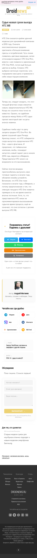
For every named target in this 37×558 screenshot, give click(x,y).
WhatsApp (20, 245)
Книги (19, 487)
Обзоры (7, 481)
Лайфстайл (30, 481)
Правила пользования (18, 501)
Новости (5, 30)
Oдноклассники (18, 250)
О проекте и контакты (18, 499)
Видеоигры (19, 481)
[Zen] (14, 515)
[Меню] (3, 2)
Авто (30, 479)
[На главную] (18, 10)
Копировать (20, 255)
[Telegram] (10, 515)
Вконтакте (27, 239)
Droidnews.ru (18, 492)
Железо (7, 484)
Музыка (19, 484)
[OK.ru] (22, 515)
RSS (18, 504)
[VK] (26, 515)
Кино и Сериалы (19, 479)
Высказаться (18, 411)
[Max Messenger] (18, 515)
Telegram (31, 2)
